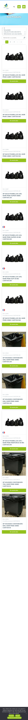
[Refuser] (26, 713)
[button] (24, 6)
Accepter (11, 715)
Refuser (18, 715)
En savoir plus (14, 81)
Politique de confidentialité (14, 717)
